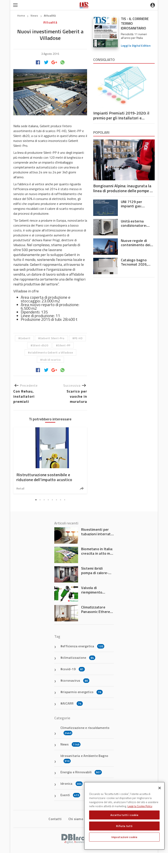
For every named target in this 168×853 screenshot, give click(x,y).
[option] (50, 460)
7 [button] (60, 500)
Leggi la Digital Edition (136, 45)
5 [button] (52, 500)
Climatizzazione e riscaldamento (84, 730)
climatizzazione (78, 657)
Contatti (55, 818)
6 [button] (56, 500)
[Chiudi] (159, 787)
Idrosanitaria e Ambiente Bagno (84, 758)
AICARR (71, 703)
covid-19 (72, 669)
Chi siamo (75, 818)
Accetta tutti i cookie (124, 815)
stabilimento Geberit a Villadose (51, 352)
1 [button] (36, 500)
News (35, 15)
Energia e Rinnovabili (80, 772)
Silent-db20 (40, 345)
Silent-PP (64, 345)
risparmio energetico (81, 691)
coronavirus (75, 680)
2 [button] (40, 500)
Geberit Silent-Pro (52, 338)
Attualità (50, 15)
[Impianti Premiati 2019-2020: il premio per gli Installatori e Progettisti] (124, 87)
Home (21, 15)
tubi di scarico (51, 359)
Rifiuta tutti (124, 826)
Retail (20, 488)
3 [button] (44, 500)
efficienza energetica (82, 646)
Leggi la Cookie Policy (139, 806)
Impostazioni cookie (124, 837)
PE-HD (78, 338)
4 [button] (48, 500)
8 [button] (64, 500)
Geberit (25, 338)
